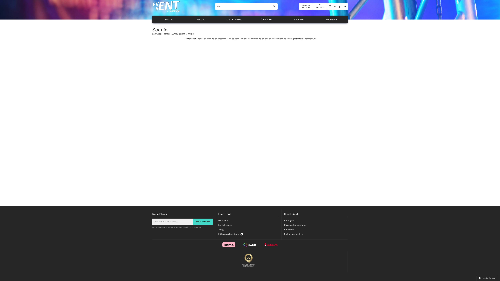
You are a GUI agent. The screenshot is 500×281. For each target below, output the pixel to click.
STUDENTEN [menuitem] (266, 19)
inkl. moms (306, 7)
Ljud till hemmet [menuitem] (233, 19)
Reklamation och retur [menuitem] (295, 225)
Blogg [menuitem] (221, 229)
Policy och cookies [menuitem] (293, 234)
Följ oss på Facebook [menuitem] (228, 234)
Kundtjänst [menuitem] (289, 220)
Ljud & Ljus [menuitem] (169, 19)
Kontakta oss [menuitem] (225, 225)
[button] (332, 6)
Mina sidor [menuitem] (320, 8)
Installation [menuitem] (331, 19)
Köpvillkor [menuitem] (289, 229)
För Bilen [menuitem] (201, 19)
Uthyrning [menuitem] (299, 19)
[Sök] (274, 6)
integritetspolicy (195, 227)
